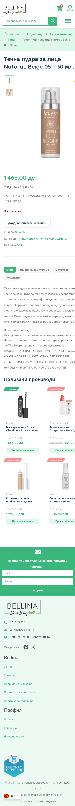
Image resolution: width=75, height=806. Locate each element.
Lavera (18, 244)
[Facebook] (25, 646)
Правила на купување (18, 683)
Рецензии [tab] (13, 277)
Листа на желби (14, 736)
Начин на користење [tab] (34, 269)
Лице (11, 39)
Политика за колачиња (18, 700)
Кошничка (10, 728)
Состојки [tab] (61, 269)
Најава (8, 719)
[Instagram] (32, 646)
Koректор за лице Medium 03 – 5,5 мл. (19, 500)
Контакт (9, 675)
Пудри (51, 238)
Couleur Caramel (58, 423)
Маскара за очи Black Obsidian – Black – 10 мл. (22, 429)
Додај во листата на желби (27, 223)
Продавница (34, 34)
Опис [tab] (10, 269)
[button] (68, 21)
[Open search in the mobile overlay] (30, 20)
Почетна (13, 34)
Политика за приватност (19, 692)
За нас (8, 666)
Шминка (62, 238)
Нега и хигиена (60, 34)
